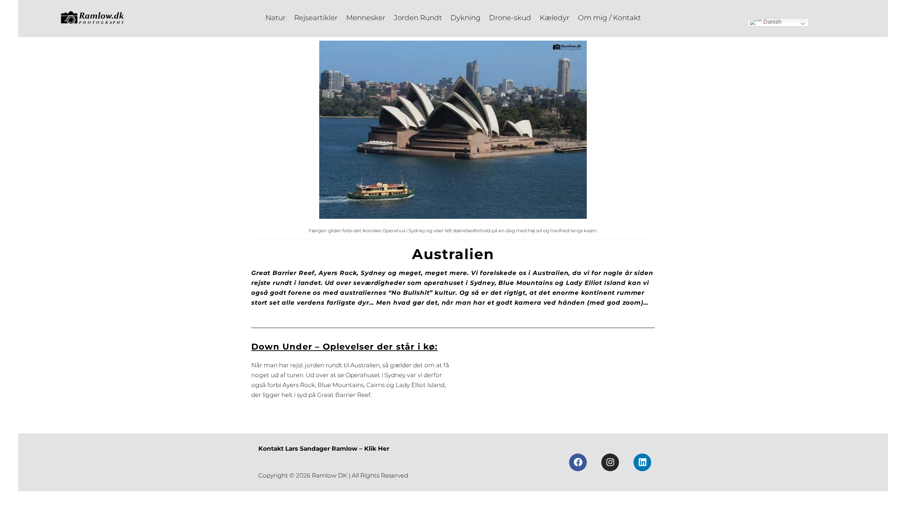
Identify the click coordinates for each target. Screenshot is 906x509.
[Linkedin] (642, 462)
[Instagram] (610, 462)
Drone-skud (510, 17)
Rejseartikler (316, 17)
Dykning (466, 17)
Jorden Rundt (418, 17)
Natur (275, 17)
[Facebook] (578, 462)
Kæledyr (554, 17)
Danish (771, 22)
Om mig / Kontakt (609, 17)
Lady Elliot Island (420, 384)
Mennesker (365, 17)
